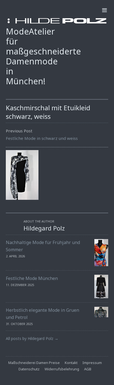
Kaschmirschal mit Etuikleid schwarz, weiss (48, 112)
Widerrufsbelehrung (62, 368)
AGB (87, 368)
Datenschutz (29, 368)
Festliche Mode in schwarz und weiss (42, 138)
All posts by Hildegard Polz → (32, 338)
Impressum (92, 362)
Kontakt (71, 362)
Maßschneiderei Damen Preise (34, 362)
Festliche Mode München (32, 278)
